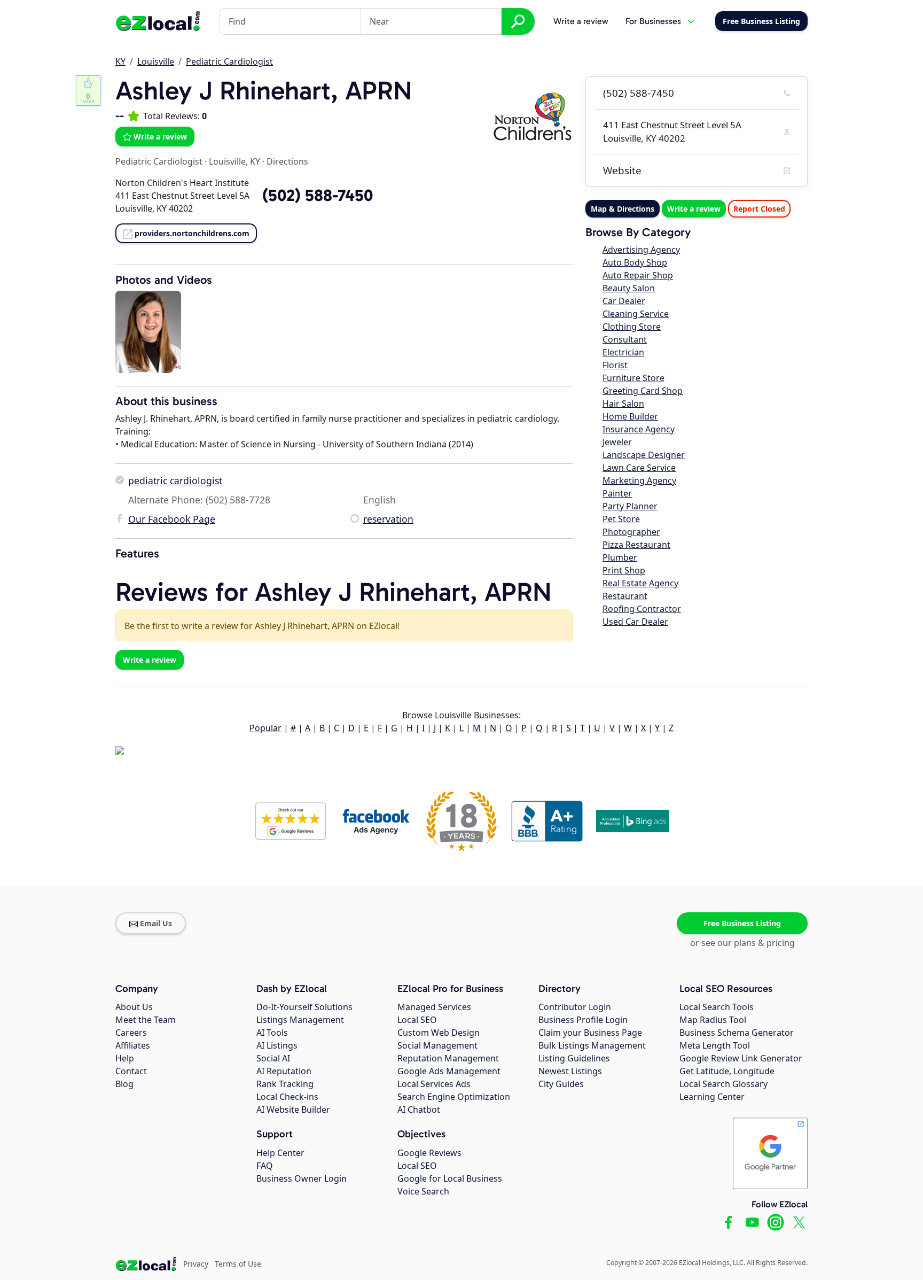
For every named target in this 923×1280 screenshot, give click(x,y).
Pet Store (621, 519)
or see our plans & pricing (742, 943)
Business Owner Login (301, 1178)
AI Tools (272, 1032)
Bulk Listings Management (592, 1045)
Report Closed (759, 209)
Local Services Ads (434, 1084)
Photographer (631, 532)
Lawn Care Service (639, 468)
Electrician (623, 352)
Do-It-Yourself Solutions (304, 1007)
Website (622, 170)
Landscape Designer (644, 455)
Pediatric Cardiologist (229, 61)
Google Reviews (429, 1153)
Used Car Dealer (635, 621)
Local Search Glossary (723, 1084)
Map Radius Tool (712, 1020)
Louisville (155, 61)
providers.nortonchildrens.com (192, 233)
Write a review (580, 21)
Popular (265, 728)
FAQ (264, 1166)
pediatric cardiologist (175, 480)
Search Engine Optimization (453, 1097)
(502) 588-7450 (638, 93)
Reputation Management (448, 1058)
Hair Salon (623, 403)
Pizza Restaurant (636, 544)
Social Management (437, 1045)
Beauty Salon (629, 288)
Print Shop (624, 570)
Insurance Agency (639, 429)
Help (124, 1058)
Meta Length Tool (714, 1045)
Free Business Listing (742, 923)
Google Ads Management (448, 1071)
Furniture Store (633, 378)
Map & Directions (622, 209)
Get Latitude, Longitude (727, 1071)
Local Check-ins (287, 1097)
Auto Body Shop (635, 262)
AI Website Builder (293, 1109)
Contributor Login (574, 1007)
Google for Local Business (449, 1178)
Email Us (156, 923)
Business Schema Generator (736, 1032)
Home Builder (630, 416)
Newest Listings (570, 1071)
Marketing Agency (639, 480)
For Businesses (653, 21)
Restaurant (625, 596)
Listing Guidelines (574, 1058)
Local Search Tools (716, 1007)
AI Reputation (283, 1071)
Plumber (620, 557)
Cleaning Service (636, 314)
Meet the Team (145, 1020)
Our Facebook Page (171, 519)
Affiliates (132, 1045)
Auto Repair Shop (638, 275)
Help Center (280, 1153)
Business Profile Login (583, 1020)
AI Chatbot (418, 1109)
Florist (615, 365)
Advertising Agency (641, 249)
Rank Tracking (285, 1084)
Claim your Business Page (590, 1032)
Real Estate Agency (640, 583)
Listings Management (300, 1020)
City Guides (561, 1084)
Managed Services (434, 1007)
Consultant (625, 339)
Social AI (273, 1058)
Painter (617, 493)
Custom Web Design (438, 1032)
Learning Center (712, 1097)
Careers (131, 1032)
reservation (388, 519)
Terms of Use (238, 1264)
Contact (131, 1071)
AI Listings (277, 1045)
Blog (124, 1084)
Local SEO (417, 1020)
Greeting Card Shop (643, 391)
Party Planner (630, 506)
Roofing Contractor (642, 609)
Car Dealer (624, 301)
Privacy (195, 1264)
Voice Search (423, 1191)
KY (120, 61)
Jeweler (617, 442)
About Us (134, 1007)
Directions (287, 161)
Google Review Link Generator (740, 1058)
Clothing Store (632, 326)
